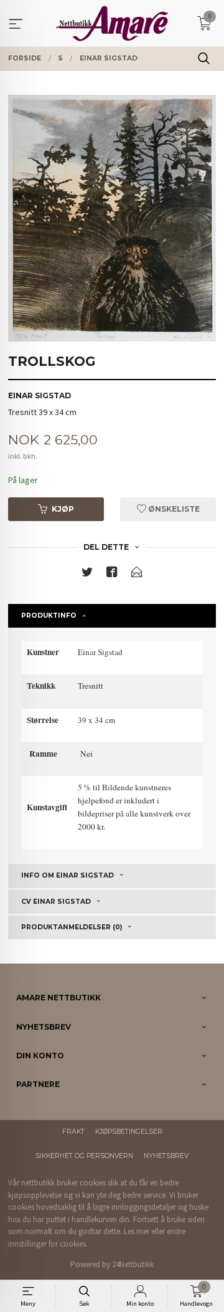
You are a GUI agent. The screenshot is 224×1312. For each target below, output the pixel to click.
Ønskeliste (173, 509)
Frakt (73, 1132)
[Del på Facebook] (112, 574)
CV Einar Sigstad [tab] (56, 902)
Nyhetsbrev (166, 1156)
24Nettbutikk (133, 1264)
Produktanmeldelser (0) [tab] (71, 927)
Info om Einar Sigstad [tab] (67, 875)
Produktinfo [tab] (49, 615)
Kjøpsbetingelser (128, 1132)
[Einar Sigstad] (112, 218)
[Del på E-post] (137, 574)
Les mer (136, 1231)
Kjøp (63, 509)
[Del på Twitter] (87, 574)
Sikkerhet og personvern (84, 1156)
